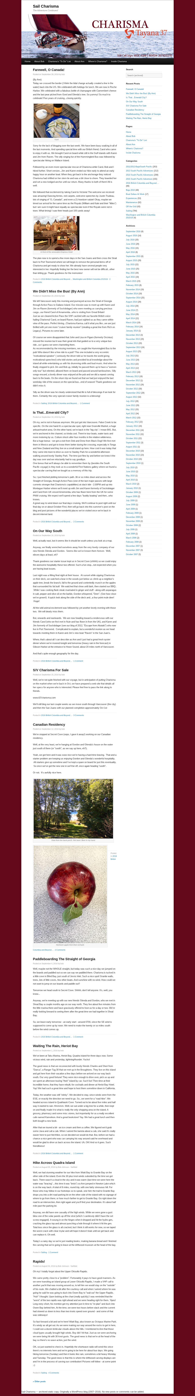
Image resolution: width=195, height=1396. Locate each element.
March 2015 (131, 281)
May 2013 (130, 364)
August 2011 (131, 447)
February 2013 (132, 376)
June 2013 (130, 360)
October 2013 (132, 343)
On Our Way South (47, 531)
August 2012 (131, 397)
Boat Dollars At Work (135, 194)
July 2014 (130, 306)
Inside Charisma (119, 61)
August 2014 (131, 302)
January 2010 (132, 488)
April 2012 (130, 413)
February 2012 (132, 422)
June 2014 (130, 310)
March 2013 (131, 372)
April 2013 (130, 368)
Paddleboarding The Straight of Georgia (64, 959)
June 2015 (130, 269)
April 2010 (130, 480)
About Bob (39, 61)
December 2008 (133, 517)
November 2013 (133, 339)
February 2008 (132, 542)
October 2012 (132, 389)
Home (27, 61)
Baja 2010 (130, 190)
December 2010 (133, 451)
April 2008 (130, 534)
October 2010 (132, 459)
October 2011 (132, 438)
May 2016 (130, 248)
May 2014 (130, 314)
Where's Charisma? (97, 61)
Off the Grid (131, 206)
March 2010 (131, 484)
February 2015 (132, 285)
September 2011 (133, 442)
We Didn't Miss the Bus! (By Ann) (59, 291)
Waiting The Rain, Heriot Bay (55, 1046)
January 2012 (132, 426)
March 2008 (131, 538)
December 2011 (133, 430)
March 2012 (131, 418)
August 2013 (131, 351)
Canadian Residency (49, 724)
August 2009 (131, 496)
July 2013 (130, 356)
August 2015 (131, 260)
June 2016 (130, 244)
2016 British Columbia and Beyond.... (56, 279)
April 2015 (130, 277)
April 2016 (130, 252)
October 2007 (132, 554)
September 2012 (133, 393)
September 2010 (133, 463)
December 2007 (133, 546)
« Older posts (39, 1381)
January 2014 (132, 331)
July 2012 (130, 401)
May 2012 (130, 409)
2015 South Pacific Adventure (139, 179)
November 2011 (133, 434)
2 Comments (78, 522)
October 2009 (132, 492)
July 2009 (130, 500)
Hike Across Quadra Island (54, 1163)
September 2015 (133, 256)
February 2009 (132, 513)
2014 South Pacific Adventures (139, 175)
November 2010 (133, 455)
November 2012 (133, 384)
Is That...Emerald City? (51, 412)
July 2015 (130, 264)
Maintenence (131, 202)
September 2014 (133, 298)
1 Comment (85, 403)
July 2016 (130, 240)
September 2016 (133, 231)
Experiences (131, 198)
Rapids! (39, 1261)
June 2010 (130, 471)
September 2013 (133, 347)
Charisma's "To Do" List (59, 61)
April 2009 (130, 509)
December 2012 (133, 380)
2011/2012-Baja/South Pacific (139, 166)
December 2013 (133, 335)
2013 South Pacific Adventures (139, 171)
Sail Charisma (46, 6)
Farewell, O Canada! (48, 70)
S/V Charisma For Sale (51, 670)
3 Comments (78, 715)
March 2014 (131, 322)
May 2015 (130, 273)
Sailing (44, 403)
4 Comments (53, 1373)
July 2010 (130, 467)
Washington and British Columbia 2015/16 (90, 279)
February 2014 (132, 326)
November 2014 (133, 289)
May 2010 (130, 476)
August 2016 (131, 235)
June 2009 (130, 504)
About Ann (79, 61)
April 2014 (130, 318)
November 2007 (133, 550)
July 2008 (130, 529)
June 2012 (130, 405)
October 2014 (132, 293)
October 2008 (132, 525)
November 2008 (133, 521)
